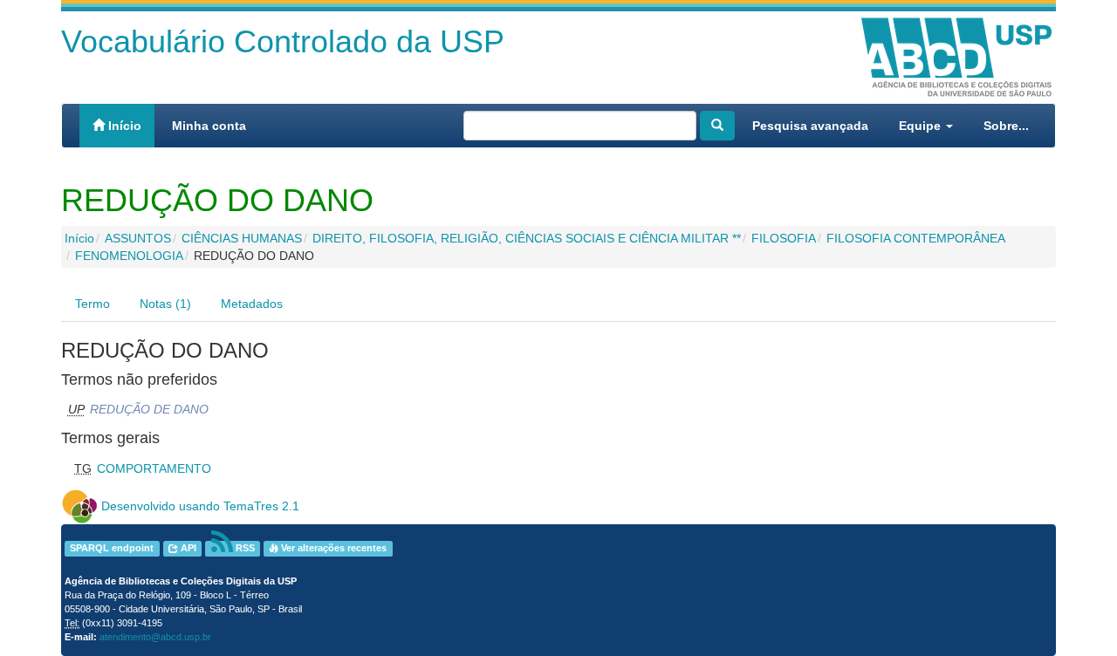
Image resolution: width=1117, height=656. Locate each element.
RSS (244, 548)
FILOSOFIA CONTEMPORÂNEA (915, 238)
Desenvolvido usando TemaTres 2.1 (200, 506)
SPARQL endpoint (112, 548)
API (187, 548)
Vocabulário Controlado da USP (282, 41)
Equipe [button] (921, 126)
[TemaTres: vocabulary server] (79, 506)
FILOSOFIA (783, 238)
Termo (92, 304)
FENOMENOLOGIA (129, 256)
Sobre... (1006, 126)
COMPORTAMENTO (154, 468)
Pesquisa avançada (810, 126)
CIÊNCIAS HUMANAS (242, 238)
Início (123, 126)
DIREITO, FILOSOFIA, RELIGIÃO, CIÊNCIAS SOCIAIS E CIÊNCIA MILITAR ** (526, 238)
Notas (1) (165, 304)
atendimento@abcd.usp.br (155, 637)
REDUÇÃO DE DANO (149, 409)
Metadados (252, 304)
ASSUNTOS (138, 238)
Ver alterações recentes (332, 548)
